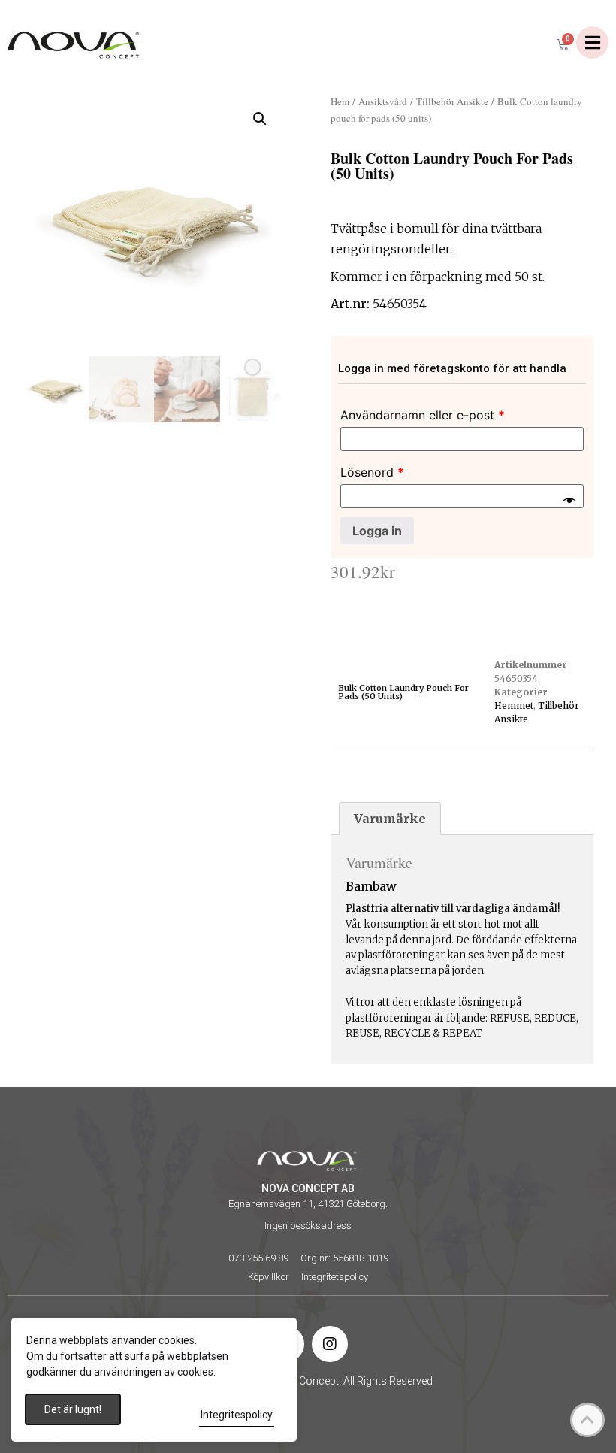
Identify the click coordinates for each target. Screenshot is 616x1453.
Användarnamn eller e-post (422, 414)
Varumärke (390, 818)
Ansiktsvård (382, 101)
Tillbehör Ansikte (452, 101)
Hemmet (513, 705)
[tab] (390, 818)
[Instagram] (330, 1344)
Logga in (377, 530)
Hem (340, 101)
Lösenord (372, 472)
